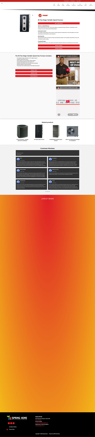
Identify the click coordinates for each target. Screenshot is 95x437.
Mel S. (21, 158)
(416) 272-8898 (38, 420)
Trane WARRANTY (34, 76)
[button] (33, 15)
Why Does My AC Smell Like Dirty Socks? (47, 396)
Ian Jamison (54, 158)
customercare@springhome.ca (41, 422)
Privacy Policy (11, 429)
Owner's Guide (34, 73)
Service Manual (58, 48)
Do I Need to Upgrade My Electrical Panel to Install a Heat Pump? (47, 257)
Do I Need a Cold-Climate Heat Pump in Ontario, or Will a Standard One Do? (47, 266)
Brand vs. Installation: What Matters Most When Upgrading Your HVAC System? (47, 387)
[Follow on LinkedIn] (11, 423)
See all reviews (19, 154)
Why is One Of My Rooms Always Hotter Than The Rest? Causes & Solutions (47, 405)
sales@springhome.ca (39, 425)
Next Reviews (47, 191)
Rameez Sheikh (23, 169)
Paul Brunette (22, 180)
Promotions (72, 0)
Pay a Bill (78, 0)
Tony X (53, 180)
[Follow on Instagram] (14, 423)
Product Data (34, 70)
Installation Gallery (13, 426)
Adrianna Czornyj (55, 169)
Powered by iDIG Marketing (54, 433)
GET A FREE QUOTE (59, 23)
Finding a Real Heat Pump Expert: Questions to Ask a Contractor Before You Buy (47, 327)
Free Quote (66, 0)
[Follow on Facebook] (9, 423)
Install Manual (58, 45)
